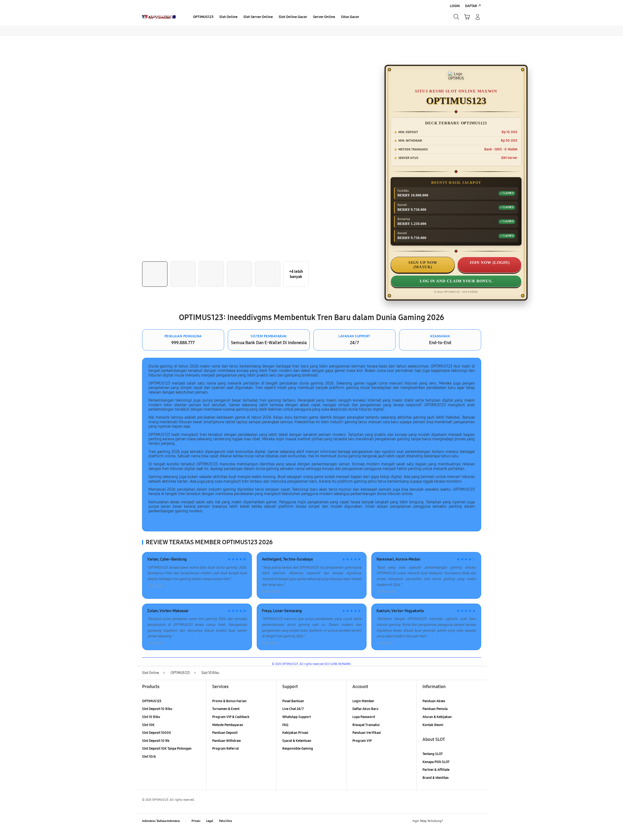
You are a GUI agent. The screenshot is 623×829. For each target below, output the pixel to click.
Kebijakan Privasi (295, 733)
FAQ (285, 725)
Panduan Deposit (225, 733)
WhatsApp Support (296, 717)
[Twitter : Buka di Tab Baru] (459, 821)
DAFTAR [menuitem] (471, 6)
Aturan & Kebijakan (437, 717)
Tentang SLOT (432, 754)
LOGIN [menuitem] (455, 6)
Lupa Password (363, 717)
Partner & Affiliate (435, 770)
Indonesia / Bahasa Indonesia (161, 821)
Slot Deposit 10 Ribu (157, 709)
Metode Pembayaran (227, 725)
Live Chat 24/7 (293, 709)
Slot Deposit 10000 (156, 733)
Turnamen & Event (225, 709)
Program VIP (362, 741)
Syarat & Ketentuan (296, 741)
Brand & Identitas (435, 778)
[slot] (161, 17)
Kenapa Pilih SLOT (435, 762)
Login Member (363, 701)
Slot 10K (148, 725)
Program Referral (225, 748)
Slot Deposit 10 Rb (155, 741)
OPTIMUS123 (151, 701)
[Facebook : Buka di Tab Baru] (449, 821)
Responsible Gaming (297, 748)
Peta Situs (225, 821)
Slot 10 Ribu (151, 717)
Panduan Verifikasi (366, 733)
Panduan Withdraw (226, 741)
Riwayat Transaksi (366, 725)
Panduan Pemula (435, 709)
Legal (209, 821)
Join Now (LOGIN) (489, 262)
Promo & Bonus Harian (229, 701)
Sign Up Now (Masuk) (422, 264)
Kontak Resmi (432, 725)
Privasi (196, 821)
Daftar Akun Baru (365, 709)
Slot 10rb (149, 757)
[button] (467, 17)
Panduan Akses (433, 701)
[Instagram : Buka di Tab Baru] (468, 821)
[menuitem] (203, 17)
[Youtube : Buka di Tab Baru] (478, 821)
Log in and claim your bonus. (456, 281)
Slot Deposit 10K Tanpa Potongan (167, 748)
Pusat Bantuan (293, 701)
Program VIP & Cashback (230, 717)
